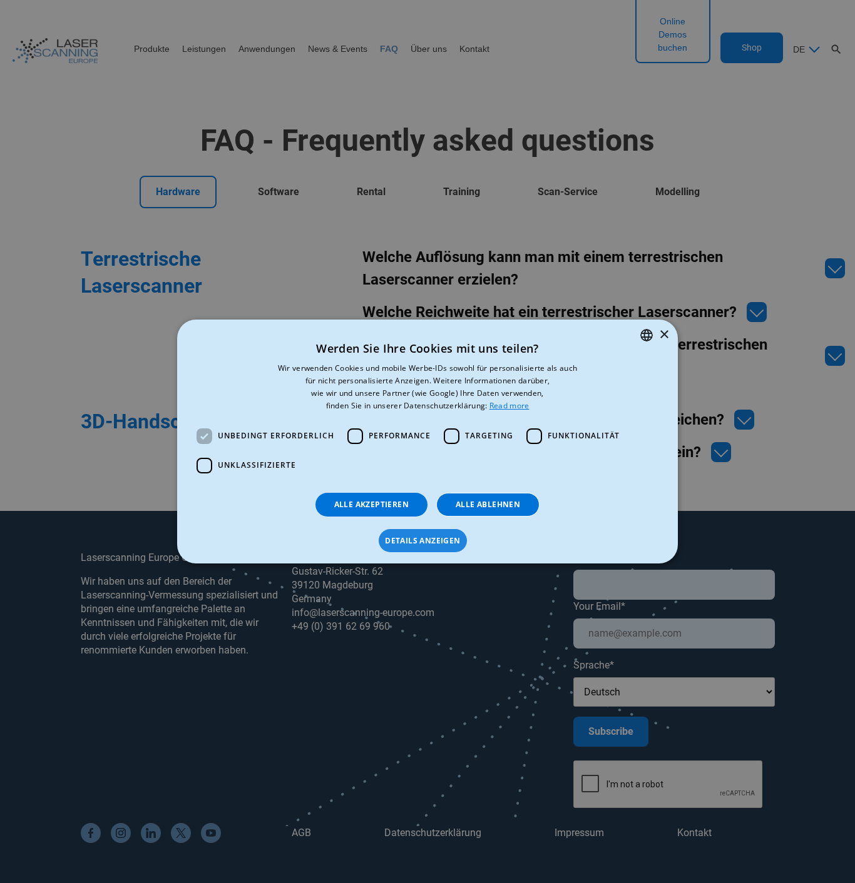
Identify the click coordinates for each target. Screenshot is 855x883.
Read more (509, 405)
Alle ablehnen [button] (488, 504)
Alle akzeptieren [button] (371, 504)
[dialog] (427, 441)
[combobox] (646, 335)
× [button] (663, 335)
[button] (427, 541)
